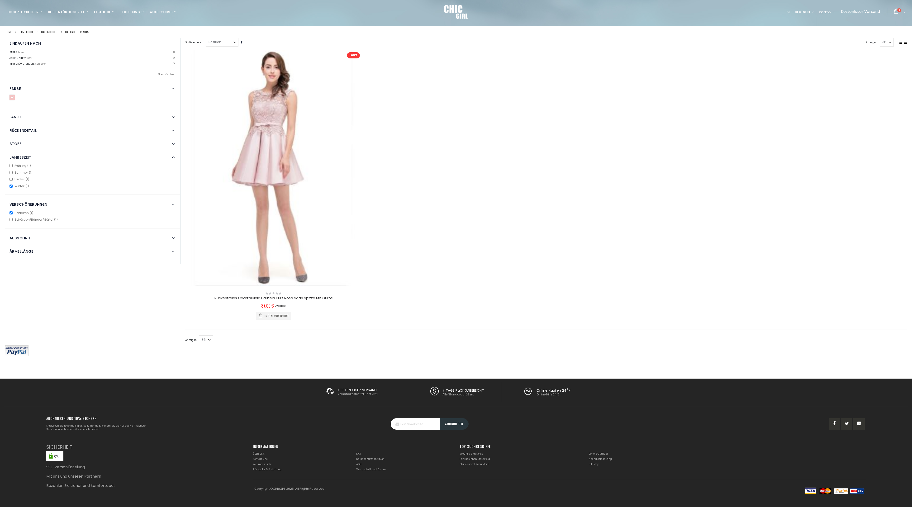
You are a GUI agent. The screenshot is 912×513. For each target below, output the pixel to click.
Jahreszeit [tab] (20, 157)
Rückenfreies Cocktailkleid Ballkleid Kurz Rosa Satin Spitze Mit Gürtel (273, 297)
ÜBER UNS (259, 454)
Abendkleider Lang (600, 459)
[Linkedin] (859, 424)
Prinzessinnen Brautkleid (475, 459)
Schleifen (24, 213)
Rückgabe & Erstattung (267, 469)
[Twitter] (846, 424)
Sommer (24, 172)
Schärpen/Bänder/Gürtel (36, 219)
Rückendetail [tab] (23, 130)
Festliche (26, 31)
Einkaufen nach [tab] (25, 43)
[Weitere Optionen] (16, 350)
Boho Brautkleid (598, 454)
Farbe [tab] (15, 88)
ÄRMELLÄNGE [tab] (21, 251)
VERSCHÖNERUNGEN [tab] (28, 204)
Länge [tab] (16, 116)
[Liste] (905, 42)
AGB (358, 464)
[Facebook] (834, 424)
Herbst (22, 179)
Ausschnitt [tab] (21, 238)
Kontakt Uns (260, 459)
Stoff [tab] (15, 143)
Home (8, 31)
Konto (825, 12)
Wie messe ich (262, 464)
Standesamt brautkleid (474, 464)
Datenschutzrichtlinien (370, 459)
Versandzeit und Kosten (371, 469)
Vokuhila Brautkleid (471, 454)
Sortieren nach (194, 42)
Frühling (23, 165)
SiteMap (594, 464)
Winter (22, 186)
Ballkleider (49, 31)
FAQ (358, 454)
